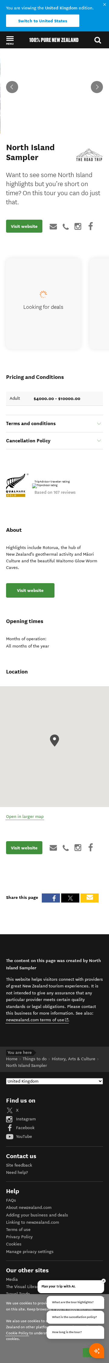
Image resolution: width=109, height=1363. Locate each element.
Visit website (24, 226)
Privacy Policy (19, 1236)
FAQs (11, 1200)
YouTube (23, 1136)
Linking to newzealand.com (32, 1222)
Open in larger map (25, 816)
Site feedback (19, 1165)
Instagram (25, 1119)
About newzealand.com (28, 1207)
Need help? (17, 1172)
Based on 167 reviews (55, 492)
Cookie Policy (17, 1333)
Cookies (13, 1244)
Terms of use (18, 1229)
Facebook (25, 1127)
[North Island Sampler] (89, 156)
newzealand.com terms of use (37, 1019)
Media (12, 1279)
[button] (10, 40)
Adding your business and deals (37, 1215)
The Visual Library (23, 1286)
